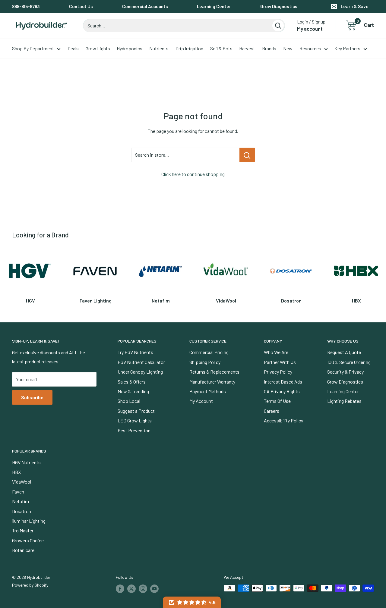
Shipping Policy (204, 362)
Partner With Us (280, 362)
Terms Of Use (277, 401)
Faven (18, 491)
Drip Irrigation (189, 48)
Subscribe (32, 397)
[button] (192, 602)
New (288, 48)
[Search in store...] (247, 155)
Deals (73, 48)
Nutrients (159, 48)
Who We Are (276, 352)
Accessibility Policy (283, 420)
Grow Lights (98, 48)
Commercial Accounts (145, 6)
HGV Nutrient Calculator (141, 362)
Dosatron (21, 511)
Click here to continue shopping (193, 174)
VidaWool (21, 481)
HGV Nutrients (26, 462)
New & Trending (133, 391)
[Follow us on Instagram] (143, 588)
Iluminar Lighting (29, 521)
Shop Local (129, 401)
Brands (269, 48)
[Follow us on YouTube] (154, 588)
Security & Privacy (345, 372)
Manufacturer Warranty (212, 381)
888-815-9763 (26, 6)
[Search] (278, 25)
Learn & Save (355, 6)
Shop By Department (33, 48)
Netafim (20, 501)
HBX (16, 472)
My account (310, 29)
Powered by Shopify (30, 585)
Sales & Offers (132, 381)
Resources (310, 48)
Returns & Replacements (214, 372)
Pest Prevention (134, 430)
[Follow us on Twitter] (131, 588)
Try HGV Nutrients (135, 352)
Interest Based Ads (283, 381)
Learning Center (214, 6)
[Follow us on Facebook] (120, 588)
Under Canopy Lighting (140, 372)
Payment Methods (207, 391)
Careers (271, 411)
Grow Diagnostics (278, 6)
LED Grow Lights (135, 420)
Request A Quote (344, 352)
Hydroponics (129, 48)
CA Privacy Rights (282, 391)
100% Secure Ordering (349, 362)
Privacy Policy (278, 372)
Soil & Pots (221, 48)
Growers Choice (28, 540)
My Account (201, 401)
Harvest (247, 48)
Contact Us (81, 6)
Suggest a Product (136, 411)
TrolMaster (22, 530)
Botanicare (23, 550)
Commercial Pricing (209, 352)
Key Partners (347, 48)
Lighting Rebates (344, 401)
